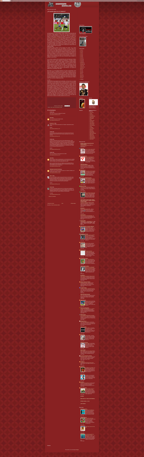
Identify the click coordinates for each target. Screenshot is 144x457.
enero (81, 77)
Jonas (51, 107)
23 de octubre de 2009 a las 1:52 (55, 136)
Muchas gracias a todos (83, 356)
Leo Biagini (91, 127)
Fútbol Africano (82, 170)
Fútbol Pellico (82, 334)
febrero (81, 76)
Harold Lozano (92, 120)
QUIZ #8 (86, 243)
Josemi (54, 107)
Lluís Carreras (92, 128)
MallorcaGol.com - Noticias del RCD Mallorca (87, 398)
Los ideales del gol (83, 287)
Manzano (58, 107)
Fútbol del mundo (83, 300)
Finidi (90, 119)
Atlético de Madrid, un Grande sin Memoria (87, 226)
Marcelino (91, 129)
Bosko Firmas (82, 374)
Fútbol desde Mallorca (84, 164)
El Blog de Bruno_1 (83, 321)
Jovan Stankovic (92, 125)
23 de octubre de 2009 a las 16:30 (55, 172)
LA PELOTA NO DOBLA (84, 258)
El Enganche (82, 208)
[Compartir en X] (67, 105)
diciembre (81, 63)
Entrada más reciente (51, 203)
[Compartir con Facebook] (68, 105)
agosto (81, 68)
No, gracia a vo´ (52, 123)
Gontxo (51, 117)
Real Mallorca (82, 275)
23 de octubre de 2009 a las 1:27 (55, 120)
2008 (81, 79)
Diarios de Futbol (83, 186)
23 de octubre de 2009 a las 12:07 (55, 149)
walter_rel (51, 175)
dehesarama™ (82, 425)
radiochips (82, 148)
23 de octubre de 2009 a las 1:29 (55, 128)
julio (81, 69)
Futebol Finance (83, 214)
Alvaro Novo (92, 112)
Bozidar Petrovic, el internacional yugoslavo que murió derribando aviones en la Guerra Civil (89, 268)
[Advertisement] (61, 200)
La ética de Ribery (88, 335)
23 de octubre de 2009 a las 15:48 (55, 166)
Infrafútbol (82, 396)
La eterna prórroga (88, 227)
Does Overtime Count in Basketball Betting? (86, 215)
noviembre (82, 64)
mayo (81, 72)
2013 (81, 56)
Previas (61, 107)
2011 (81, 59)
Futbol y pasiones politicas (84, 266)
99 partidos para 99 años (83, 282)
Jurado (56, 107)
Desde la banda (82, 220)
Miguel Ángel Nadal (93, 133)
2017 (81, 51)
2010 (81, 60)
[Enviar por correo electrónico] (65, 105)
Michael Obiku (92, 132)
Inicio (62, 203)
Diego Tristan (92, 117)
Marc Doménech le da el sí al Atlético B (85, 165)
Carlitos (91, 113)
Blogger (77, 449)
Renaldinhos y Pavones (84, 234)
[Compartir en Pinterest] (69, 105)
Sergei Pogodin (87, 343)
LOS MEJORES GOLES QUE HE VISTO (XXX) (87, 362)
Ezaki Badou (92, 118)
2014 (81, 55)
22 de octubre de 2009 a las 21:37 (55, 114)
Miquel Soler (92, 134)
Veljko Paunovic (92, 136)
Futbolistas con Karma (84, 342)
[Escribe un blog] (66, 105)
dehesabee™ (82, 433)
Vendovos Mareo (83, 250)
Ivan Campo (91, 121)
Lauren (91, 126)
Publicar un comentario (52, 196)
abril (81, 73)
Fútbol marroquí (83, 314)
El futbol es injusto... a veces (85, 401)
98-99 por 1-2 (55, 37)
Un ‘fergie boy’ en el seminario (89, 367)
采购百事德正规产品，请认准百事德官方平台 (86, 221)
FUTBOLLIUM (82, 242)
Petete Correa (92, 135)
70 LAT (81, 295)
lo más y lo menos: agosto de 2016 (90, 149)
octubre (81, 65)
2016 (81, 52)
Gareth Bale (87, 375)
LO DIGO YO (82, 361)
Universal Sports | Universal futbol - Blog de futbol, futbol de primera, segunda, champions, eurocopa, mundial (87, 200)
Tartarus (51, 187)
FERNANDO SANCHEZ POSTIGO (55, 169)
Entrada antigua (73, 203)
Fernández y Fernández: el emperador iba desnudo (87, 288)
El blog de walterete (83, 417)
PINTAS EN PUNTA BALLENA (85, 294)
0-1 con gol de (58, 38)
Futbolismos (82, 366)
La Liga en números (83, 156)
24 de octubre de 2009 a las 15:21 (55, 194)
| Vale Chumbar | (83, 403)
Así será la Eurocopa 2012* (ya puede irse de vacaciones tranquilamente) (89, 435)
